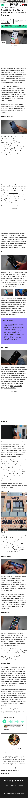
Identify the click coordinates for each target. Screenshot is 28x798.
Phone (3, 771)
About (6, 785)
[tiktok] (12, 781)
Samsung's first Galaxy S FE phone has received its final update (14, 328)
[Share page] (5, 22)
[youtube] (15, 781)
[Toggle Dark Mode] (20, 5)
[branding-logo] (14, 5)
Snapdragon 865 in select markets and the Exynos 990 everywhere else (13, 582)
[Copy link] (2, 22)
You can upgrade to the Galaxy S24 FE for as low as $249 (14, 335)
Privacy (15, 788)
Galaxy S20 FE (5, 774)
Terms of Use (8, 788)
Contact (21, 788)
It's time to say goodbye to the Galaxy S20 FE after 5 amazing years (13, 331)
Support (21, 785)
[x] (7, 781)
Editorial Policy (13, 785)
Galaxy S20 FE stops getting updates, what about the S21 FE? (13, 324)
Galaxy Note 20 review (7, 153)
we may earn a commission (20, 21)
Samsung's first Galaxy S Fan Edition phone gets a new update (13, 338)
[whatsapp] (20, 781)
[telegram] (18, 781)
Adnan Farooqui (4, 17)
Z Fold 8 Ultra (19, 0)
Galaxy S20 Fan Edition (12, 771)
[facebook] (5, 781)
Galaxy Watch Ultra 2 (13, 2)
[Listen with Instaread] (8, 22)
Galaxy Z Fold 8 (11, 0)
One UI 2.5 (20, 373)
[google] (23, 781)
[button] (2, 5)
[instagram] (10, 781)
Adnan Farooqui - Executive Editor (14, 749)
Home (2, 7)
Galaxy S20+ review (16, 450)
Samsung (6, 7)
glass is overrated (13, 193)
